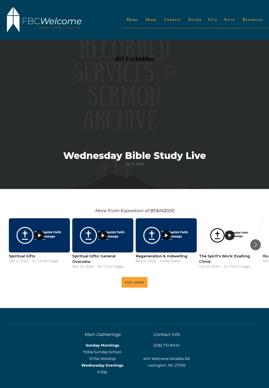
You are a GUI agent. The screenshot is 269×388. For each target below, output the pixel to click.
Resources (253, 19)
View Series (134, 282)
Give (212, 19)
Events (194, 19)
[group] (39, 242)
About (151, 19)
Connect (173, 19)
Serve (230, 19)
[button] (255, 244)
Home (132, 19)
